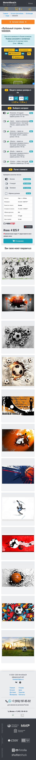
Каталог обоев (18, 22)
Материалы (13, 695)
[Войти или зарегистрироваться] (30, 9)
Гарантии (21, 692)
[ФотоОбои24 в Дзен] (20, 682)
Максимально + (15, 53)
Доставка (13, 692)
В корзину (20, 241)
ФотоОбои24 (9, 2)
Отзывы (21, 688)
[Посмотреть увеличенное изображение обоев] (29, 53)
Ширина (11, 95)
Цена (20, 690)
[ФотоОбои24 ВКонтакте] (16, 682)
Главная (12, 688)
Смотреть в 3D (19, 57)
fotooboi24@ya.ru (18, 679)
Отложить (29, 227)
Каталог (12, 690)
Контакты (22, 695)
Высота (21, 95)
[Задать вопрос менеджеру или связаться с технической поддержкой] (6, 8)
